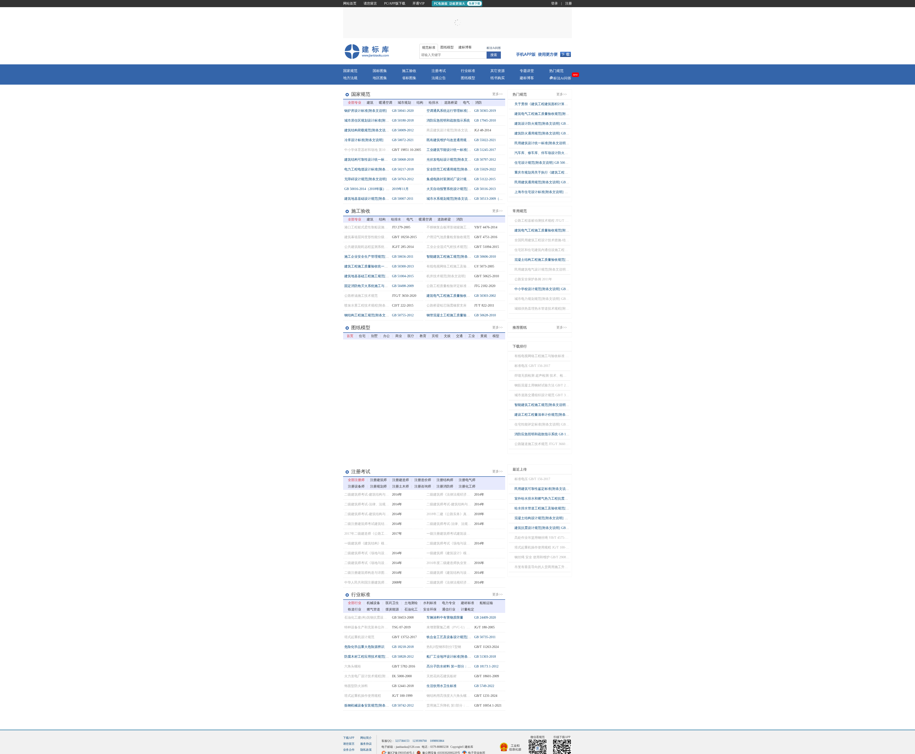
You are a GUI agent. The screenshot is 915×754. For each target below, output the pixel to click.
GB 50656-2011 (402, 256)
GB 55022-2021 (485, 140)
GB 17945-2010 (485, 120)
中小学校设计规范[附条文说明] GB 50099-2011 (548, 289)
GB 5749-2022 (484, 686)
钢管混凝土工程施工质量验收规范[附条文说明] (461, 315)
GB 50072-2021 (403, 140)
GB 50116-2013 (485, 189)
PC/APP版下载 (394, 3)
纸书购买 (497, 78)
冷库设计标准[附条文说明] (363, 140)
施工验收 (409, 71)
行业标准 (468, 71)
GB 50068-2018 (403, 159)
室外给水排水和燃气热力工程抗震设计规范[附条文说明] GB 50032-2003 (567, 498)
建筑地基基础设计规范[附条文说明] (370, 198)
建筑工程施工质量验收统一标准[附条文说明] (377, 266)
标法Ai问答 (494, 48)
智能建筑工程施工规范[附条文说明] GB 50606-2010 (552, 405)
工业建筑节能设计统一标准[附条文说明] (456, 150)
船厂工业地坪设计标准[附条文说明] (453, 656)
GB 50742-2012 (403, 705)
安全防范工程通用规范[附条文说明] (453, 169)
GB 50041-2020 (403, 111)
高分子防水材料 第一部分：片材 (450, 666)
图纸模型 (468, 78)
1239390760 (419, 741)
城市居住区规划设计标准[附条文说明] (372, 120)
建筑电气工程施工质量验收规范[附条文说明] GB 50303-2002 (558, 114)
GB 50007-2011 (402, 198)
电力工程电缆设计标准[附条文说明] (370, 169)
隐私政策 (366, 749)
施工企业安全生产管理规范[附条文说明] (373, 256)
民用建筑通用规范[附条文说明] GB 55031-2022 (548, 182)
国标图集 (380, 71)
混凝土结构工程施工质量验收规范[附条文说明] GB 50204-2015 (560, 260)
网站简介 (366, 737)
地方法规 (350, 78)
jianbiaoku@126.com (408, 747)
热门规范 (556, 71)
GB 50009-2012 (403, 130)
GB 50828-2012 (403, 656)
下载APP (348, 737)
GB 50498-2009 (403, 286)
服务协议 (366, 743)
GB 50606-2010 (485, 256)
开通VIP (418, 3)
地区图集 (380, 78)
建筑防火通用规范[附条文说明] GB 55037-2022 (548, 133)
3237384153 (402, 741)
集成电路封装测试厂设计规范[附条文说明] (458, 179)
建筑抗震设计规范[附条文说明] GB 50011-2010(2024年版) (556, 528)
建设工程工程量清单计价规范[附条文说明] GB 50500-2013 (557, 414)
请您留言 (370, 3)
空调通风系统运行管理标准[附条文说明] (456, 111)
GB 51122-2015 (485, 179)
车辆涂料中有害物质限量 (445, 617)
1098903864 (437, 741)
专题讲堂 (527, 71)
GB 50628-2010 (485, 315)
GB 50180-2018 (403, 120)
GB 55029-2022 (485, 169)
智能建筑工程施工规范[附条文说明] (453, 256)
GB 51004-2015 (403, 276)
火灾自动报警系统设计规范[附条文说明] (456, 189)
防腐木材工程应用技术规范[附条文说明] (373, 656)
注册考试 (439, 71)
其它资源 (497, 71)
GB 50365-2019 (485, 111)
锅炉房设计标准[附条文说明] (365, 111)
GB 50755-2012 (403, 315)
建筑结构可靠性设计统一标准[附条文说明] (375, 159)
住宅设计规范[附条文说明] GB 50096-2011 (545, 162)
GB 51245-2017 (485, 150)
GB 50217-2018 (403, 169)
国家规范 (350, 71)
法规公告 (439, 78)
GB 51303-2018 (485, 656)
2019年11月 (400, 189)
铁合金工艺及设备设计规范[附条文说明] (456, 637)
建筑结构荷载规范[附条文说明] (367, 130)
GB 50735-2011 (485, 637)
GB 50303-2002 (485, 295)
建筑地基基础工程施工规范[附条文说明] (373, 276)
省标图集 (409, 78)
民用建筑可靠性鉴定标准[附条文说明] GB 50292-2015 (553, 489)
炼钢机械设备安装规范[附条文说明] (370, 705)
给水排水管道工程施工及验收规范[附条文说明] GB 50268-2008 (560, 508)
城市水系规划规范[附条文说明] (449, 198)
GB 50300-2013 (403, 266)
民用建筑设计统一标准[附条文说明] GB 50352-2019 (552, 143)
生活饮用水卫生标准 (442, 686)
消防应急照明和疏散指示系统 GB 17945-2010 (547, 434)
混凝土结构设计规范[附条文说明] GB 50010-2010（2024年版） (560, 518)
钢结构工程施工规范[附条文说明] (368, 315)
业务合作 (349, 749)
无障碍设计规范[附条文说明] (365, 179)
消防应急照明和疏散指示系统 (448, 120)
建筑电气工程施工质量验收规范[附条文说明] (459, 295)
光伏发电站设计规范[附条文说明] (451, 159)
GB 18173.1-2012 (486, 666)
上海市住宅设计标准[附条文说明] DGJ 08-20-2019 (550, 192)
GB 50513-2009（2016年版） (495, 198)
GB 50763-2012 (403, 179)
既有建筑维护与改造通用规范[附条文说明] (458, 140)
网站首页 (349, 3)
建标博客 (527, 78)
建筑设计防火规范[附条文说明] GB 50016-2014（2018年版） (558, 123)
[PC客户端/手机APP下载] (543, 51)
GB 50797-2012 (485, 159)
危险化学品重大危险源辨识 (364, 647)
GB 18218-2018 (403, 647)
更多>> (497, 94)
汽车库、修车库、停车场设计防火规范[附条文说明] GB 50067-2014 (563, 153)
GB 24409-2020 (485, 617)
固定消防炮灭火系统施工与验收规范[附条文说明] (380, 286)
